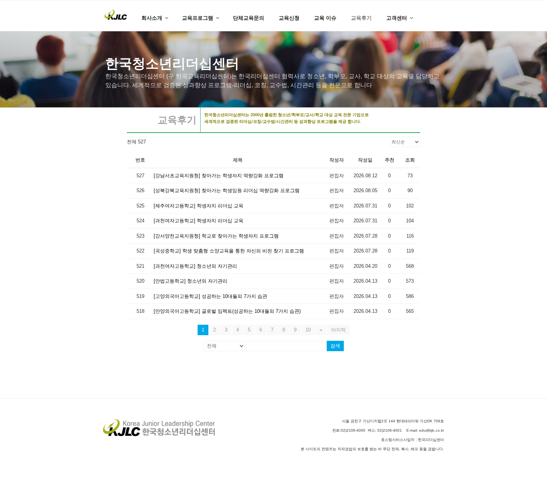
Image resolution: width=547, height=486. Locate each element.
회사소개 (151, 18)
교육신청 (289, 18)
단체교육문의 (248, 18)
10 (308, 330)
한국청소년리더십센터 (172, 63)
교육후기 (361, 18)
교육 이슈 (325, 18)
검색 (335, 346)
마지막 (338, 330)
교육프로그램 (197, 18)
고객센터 (396, 18)
